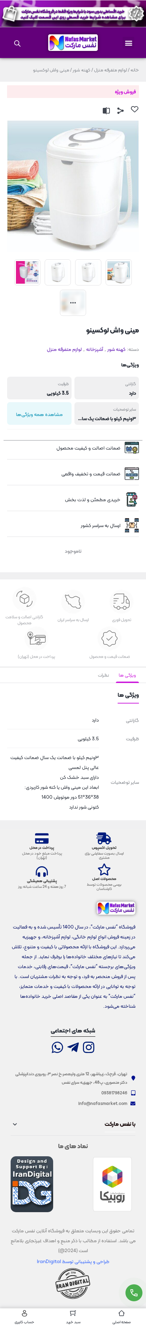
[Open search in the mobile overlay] (17, 42)
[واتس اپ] (57, 1048)
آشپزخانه (94, 349)
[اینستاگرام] (88, 1048)
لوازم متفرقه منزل (110, 70)
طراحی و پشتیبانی (91, 1261)
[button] (128, 42)
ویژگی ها (127, 675)
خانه (134, 70)
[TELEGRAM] (73, 1048)
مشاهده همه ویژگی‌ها (39, 414)
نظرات (103, 675)
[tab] (127, 675)
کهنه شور (81, 70)
